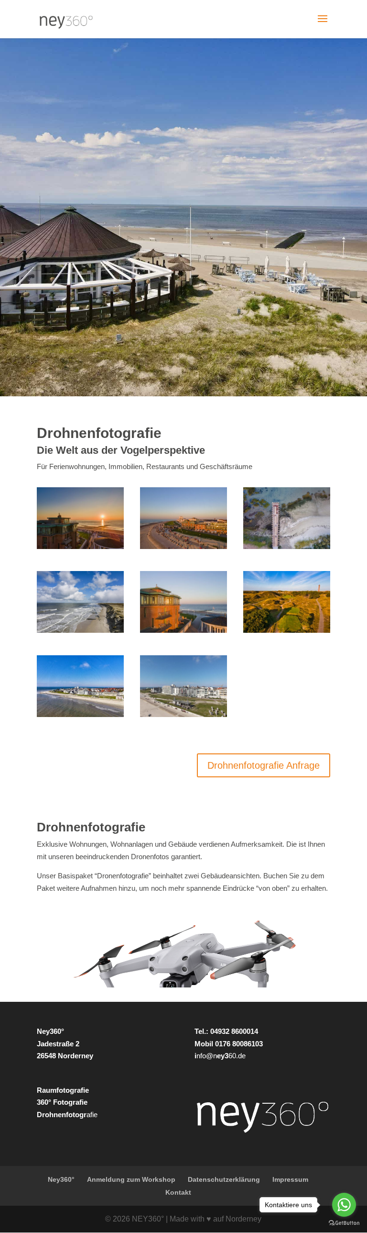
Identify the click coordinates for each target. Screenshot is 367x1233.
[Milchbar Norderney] (183, 549)
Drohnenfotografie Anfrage (263, 765)
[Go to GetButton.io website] (344, 1223)
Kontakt (178, 1192)
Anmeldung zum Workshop (131, 1179)
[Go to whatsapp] (344, 1205)
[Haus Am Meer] (80, 549)
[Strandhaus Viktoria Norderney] (183, 717)
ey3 (222, 1056)
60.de (237, 1056)
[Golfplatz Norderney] (286, 632)
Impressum (290, 1179)
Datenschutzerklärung (224, 1179)
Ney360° (61, 1179)
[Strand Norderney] (80, 632)
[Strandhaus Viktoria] (80, 717)
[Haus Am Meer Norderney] (183, 632)
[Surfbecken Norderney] (286, 549)
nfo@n (206, 1056)
